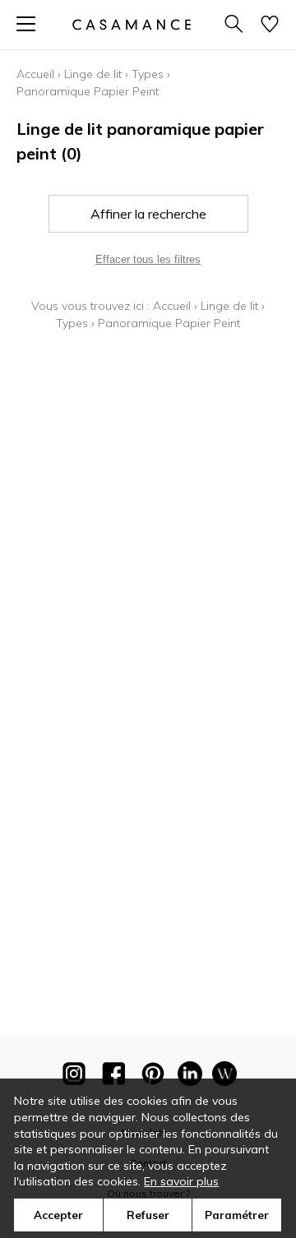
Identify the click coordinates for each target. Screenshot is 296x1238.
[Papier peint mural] (224, 1076)
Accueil (35, 74)
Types (148, 74)
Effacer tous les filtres (148, 259)
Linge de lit (93, 74)
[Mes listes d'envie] (270, 25)
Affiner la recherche (148, 214)
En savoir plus (181, 1181)
